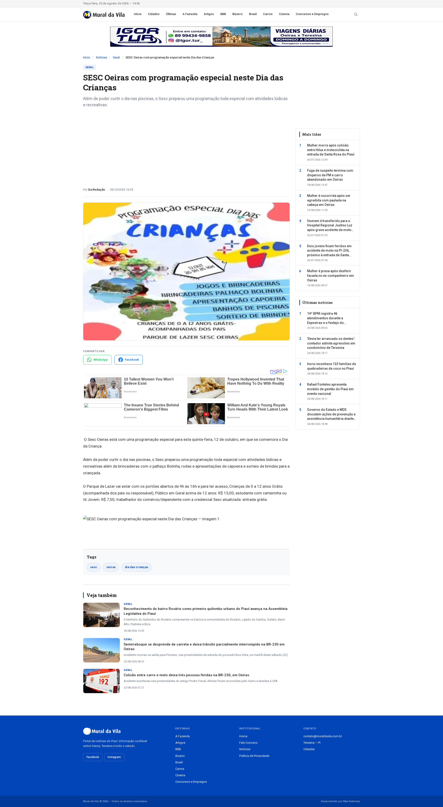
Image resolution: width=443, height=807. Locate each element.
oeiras (111, 567)
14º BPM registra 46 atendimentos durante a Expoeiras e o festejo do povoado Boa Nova (325, 318)
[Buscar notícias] (356, 14)
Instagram (114, 757)
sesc (93, 567)
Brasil (253, 14)
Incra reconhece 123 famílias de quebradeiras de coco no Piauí (331, 366)
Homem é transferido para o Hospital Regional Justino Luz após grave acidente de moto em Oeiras (329, 225)
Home (243, 736)
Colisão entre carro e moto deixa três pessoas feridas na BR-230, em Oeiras (186, 675)
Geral (116, 57)
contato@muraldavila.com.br (322, 736)
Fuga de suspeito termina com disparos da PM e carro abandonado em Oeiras (330, 175)
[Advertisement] (186, 145)
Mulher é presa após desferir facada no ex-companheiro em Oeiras (330, 275)
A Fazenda (190, 14)
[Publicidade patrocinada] (221, 36)
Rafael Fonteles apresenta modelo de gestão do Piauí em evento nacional (330, 389)
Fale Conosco (248, 742)
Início (137, 14)
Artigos (209, 14)
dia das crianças (136, 567)
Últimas (171, 14)
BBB (223, 14)
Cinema (284, 14)
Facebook (93, 757)
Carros (267, 14)
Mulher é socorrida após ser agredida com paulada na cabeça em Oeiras (328, 200)
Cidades (153, 14)
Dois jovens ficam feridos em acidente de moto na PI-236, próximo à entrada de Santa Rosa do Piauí (329, 251)
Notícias (101, 57)
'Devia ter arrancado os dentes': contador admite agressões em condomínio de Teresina (331, 343)
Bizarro (237, 14)
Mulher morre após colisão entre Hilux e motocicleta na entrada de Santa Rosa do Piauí (330, 149)
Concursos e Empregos (312, 14)
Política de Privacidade (254, 756)
